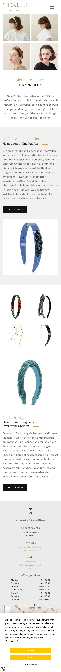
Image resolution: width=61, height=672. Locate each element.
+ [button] (7, 609)
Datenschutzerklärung (30, 565)
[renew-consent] (4, 668)
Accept (30, 651)
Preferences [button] (11, 641)
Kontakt (30, 568)
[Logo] (15, 7)
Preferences (30, 664)
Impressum (30, 562)
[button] (43, 6)
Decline (30, 657)
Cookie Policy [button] (33, 634)
